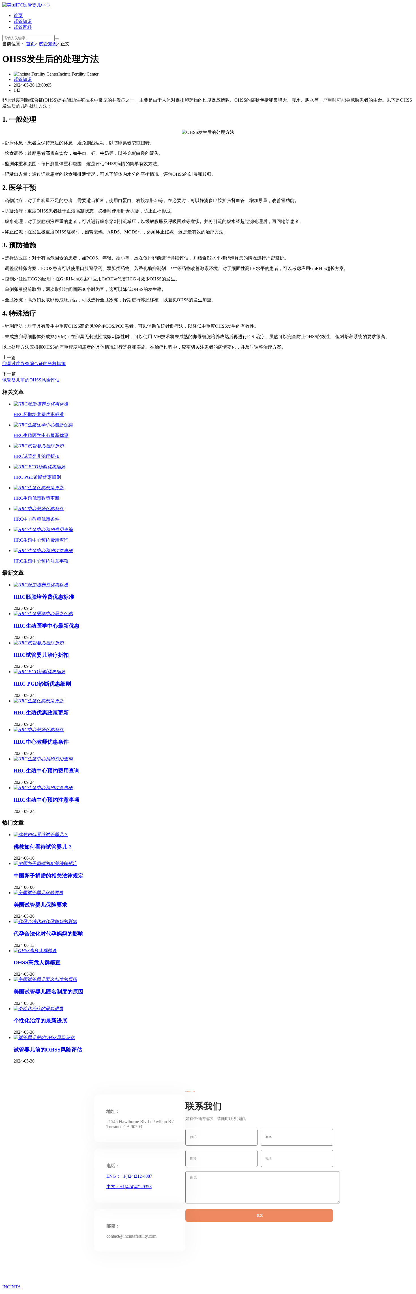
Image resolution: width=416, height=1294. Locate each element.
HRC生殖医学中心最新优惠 (47, 626)
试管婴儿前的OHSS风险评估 (30, 379)
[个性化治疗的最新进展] (38, 1008)
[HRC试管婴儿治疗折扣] (39, 642)
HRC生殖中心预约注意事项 (47, 800)
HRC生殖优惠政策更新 (41, 713)
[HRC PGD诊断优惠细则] (39, 671)
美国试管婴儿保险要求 (40, 905)
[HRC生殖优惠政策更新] (39, 700)
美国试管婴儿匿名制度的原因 (48, 992)
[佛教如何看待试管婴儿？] (41, 834)
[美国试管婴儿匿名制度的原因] (45, 979)
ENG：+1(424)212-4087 (129, 1176)
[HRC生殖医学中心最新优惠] (43, 613)
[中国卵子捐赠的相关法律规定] (45, 863)
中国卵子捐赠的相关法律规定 (48, 876)
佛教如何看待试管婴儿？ (43, 847)
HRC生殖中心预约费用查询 (47, 771)
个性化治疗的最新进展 (40, 1020)
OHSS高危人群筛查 (37, 962)
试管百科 (23, 27)
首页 (18, 15)
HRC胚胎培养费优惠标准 (44, 597)
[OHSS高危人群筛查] (35, 950)
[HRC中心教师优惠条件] (39, 729)
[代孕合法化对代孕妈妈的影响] (45, 921)
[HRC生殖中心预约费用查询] (43, 758)
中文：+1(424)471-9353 (129, 1186)
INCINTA (11, 1286)
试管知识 (23, 21)
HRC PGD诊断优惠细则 (42, 684)
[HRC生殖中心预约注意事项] (43, 787)
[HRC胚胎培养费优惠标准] (41, 584)
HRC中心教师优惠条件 (41, 742)
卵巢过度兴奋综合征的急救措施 (34, 363)
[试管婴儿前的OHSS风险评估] (44, 1037)
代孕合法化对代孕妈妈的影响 (48, 934)
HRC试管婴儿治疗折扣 (41, 655)
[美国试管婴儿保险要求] (38, 892)
